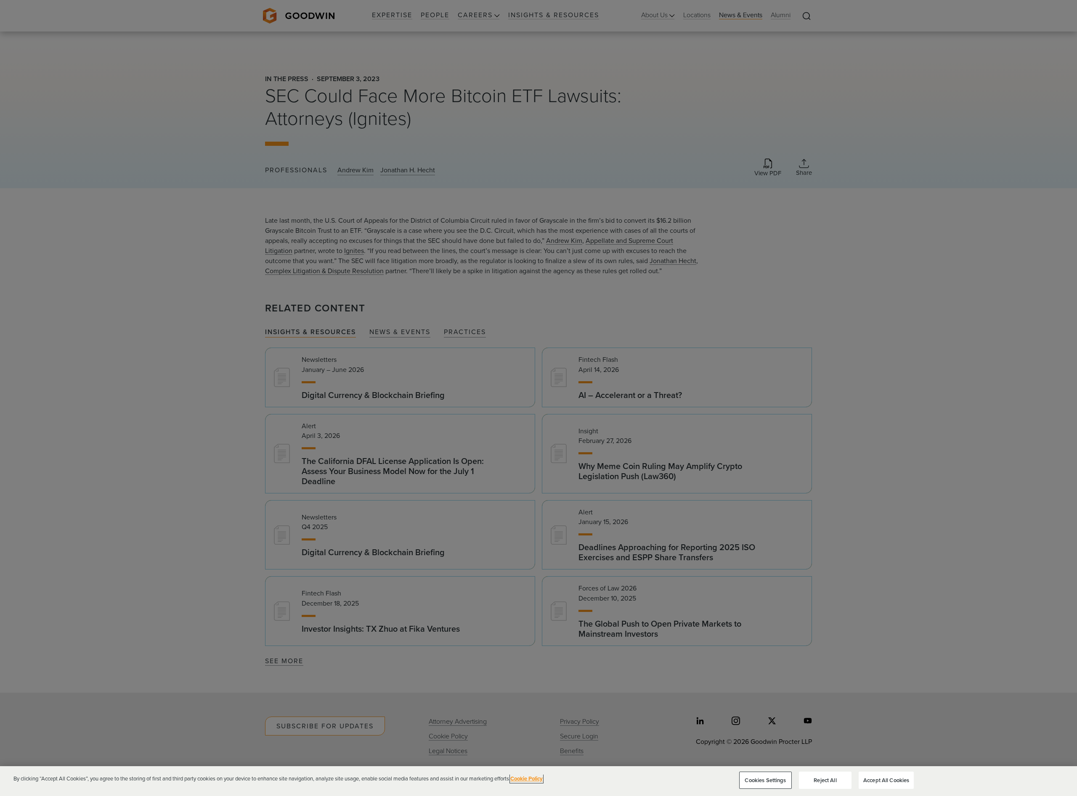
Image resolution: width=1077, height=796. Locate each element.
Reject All (825, 780)
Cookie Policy (526, 779)
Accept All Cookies (886, 780)
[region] (538, 781)
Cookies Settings (765, 780)
